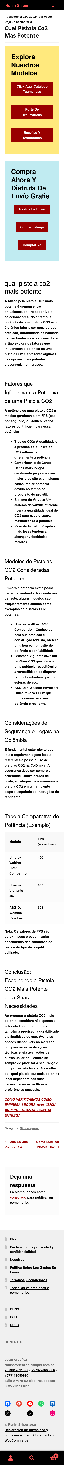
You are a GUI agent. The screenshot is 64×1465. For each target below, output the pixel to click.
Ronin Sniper (16, 5)
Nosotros (17, 1259)
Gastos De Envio (32, 209)
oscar (48, 16)
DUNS (14, 1309)
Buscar (32, 1458)
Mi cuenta (10, 1458)
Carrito (50, 1454)
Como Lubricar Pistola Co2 (47, 1144)
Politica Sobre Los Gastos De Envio (33, 1269)
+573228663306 (43, 1369)
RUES (14, 1325)
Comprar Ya (32, 244)
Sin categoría (29, 1128)
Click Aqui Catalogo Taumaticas (32, 89)
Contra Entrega (32, 227)
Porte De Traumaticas (32, 112)
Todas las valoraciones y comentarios (29, 1290)
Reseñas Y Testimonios (32, 135)
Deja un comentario (18, 22)
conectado (18, 1197)
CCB (13, 1317)
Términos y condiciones (28, 1279)
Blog (13, 1239)
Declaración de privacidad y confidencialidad (31, 1249)
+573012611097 (16, 1369)
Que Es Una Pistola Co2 (16, 1144)
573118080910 (17, 1375)
